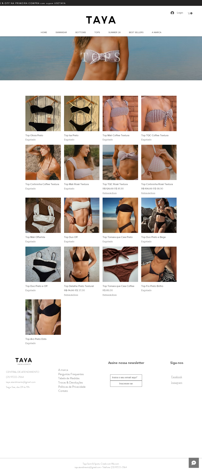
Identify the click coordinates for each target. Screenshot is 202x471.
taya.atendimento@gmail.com (88, 467)
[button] (190, 13)
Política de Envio (110, 193)
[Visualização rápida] (43, 113)
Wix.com (115, 463)
